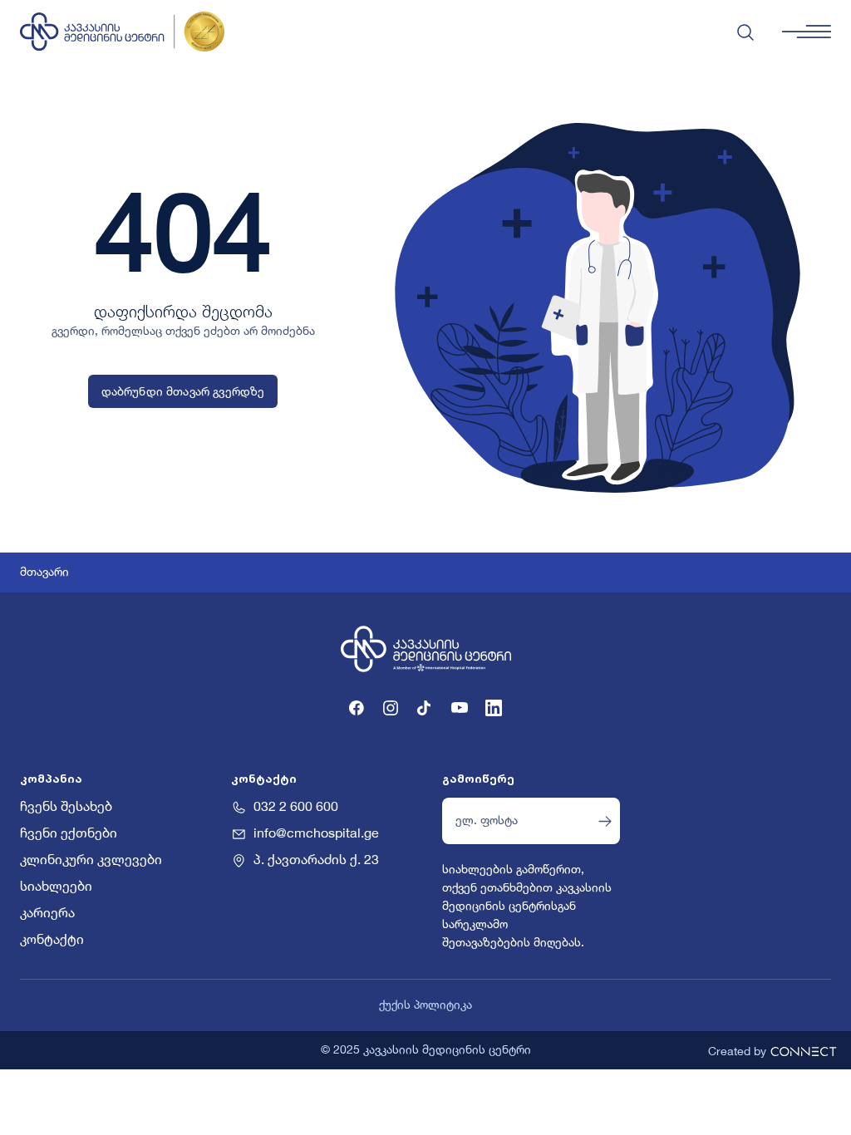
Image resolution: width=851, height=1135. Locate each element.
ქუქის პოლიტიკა (425, 1005)
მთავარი (44, 572)
